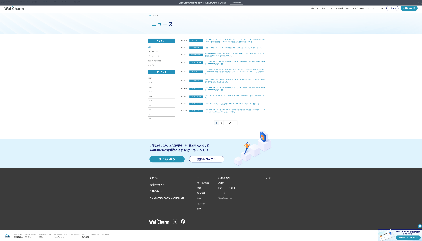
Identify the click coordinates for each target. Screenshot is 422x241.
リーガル (269, 177)
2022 (150, 96)
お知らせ (151, 65)
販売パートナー (225, 198)
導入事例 (339, 8)
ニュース (222, 193)
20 (230, 123)
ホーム (200, 177)
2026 (150, 78)
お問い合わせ (409, 8)
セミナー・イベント (227, 187)
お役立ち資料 (358, 8)
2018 (150, 114)
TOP (150, 15)
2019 (150, 110)
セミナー (371, 8)
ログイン (392, 8)
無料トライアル (206, 159)
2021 (150, 101)
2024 (150, 87)
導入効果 (314, 8)
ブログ (380, 8)
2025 (150, 82)
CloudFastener (59, 237)
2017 (150, 119)
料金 (330, 8)
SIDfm (41, 237)
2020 (150, 105)
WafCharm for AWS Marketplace (166, 197)
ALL (149, 47)
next (235, 122)
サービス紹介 (203, 182)
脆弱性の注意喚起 (154, 60)
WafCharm (29, 237)
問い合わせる (167, 159)
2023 (150, 92)
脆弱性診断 (85, 237)
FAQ (348, 8)
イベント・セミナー (155, 56)
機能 (323, 8)
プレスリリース (153, 51)
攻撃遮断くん (18, 237)
